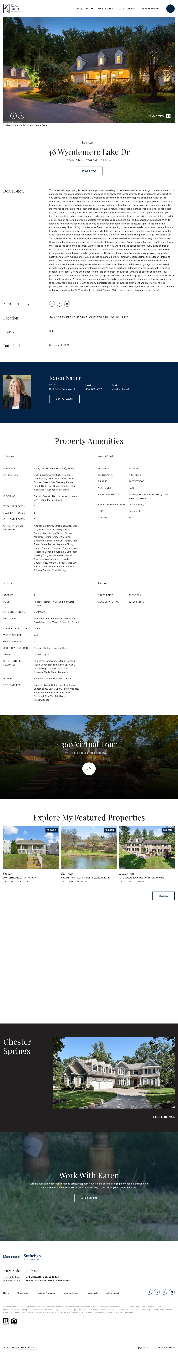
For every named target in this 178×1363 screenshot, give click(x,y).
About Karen (23, 1293)
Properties (83, 8)
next (21, 116)
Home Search (105, 8)
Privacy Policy (166, 1347)
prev (13, 116)
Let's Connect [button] (89, 1198)
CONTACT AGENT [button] (64, 399)
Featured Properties (46, 1293)
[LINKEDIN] (164, 1292)
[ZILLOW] (172, 1292)
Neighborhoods (71, 1293)
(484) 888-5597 (149, 8)
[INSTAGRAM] (157, 1292)
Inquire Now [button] (89, 171)
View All (163, 896)
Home (6, 1293)
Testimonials (92, 1293)
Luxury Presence (27, 1347)
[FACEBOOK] (149, 1292)
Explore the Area (164, 1117)
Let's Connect (112, 1293)
